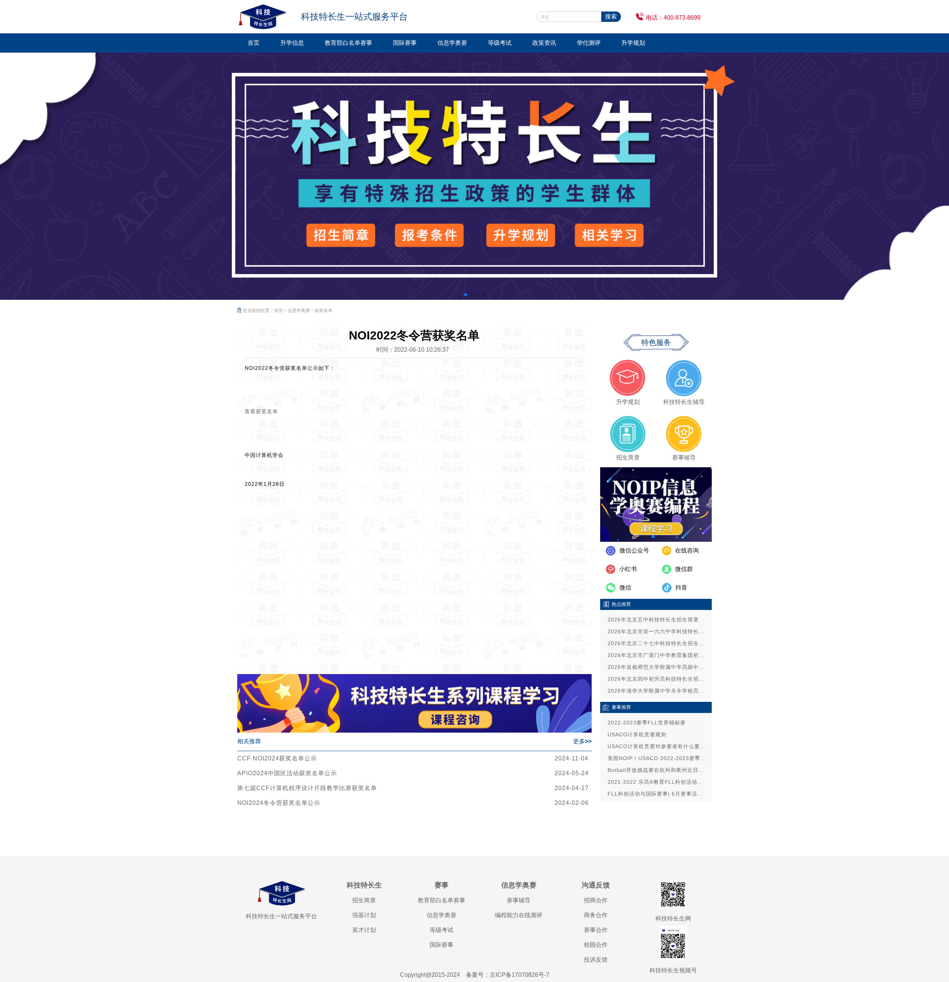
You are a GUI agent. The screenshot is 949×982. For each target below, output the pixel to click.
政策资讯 (544, 43)
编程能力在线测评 (518, 915)
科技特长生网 (673, 918)
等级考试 (500, 43)
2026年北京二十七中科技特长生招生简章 (658, 643)
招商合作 (596, 900)
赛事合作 (596, 930)
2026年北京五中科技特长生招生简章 (653, 620)
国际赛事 (405, 43)
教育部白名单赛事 (348, 43)
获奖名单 (324, 310)
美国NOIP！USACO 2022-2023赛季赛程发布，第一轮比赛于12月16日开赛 (658, 758)
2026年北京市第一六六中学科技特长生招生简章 (658, 631)
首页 (253, 43)
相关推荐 (249, 741)
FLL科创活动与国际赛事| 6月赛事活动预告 (658, 794)
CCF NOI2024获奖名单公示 (277, 758)
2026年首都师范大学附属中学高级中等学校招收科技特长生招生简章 (658, 667)
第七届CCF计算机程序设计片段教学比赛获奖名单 (307, 788)
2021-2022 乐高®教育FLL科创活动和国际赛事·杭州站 (658, 782)
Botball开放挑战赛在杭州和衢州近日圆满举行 (658, 770)
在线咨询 (687, 550)
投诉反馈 (596, 959)
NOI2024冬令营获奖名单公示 (278, 803)
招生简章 (364, 900)
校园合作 (596, 945)
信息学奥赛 (452, 43)
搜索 (611, 16)
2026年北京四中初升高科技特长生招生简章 (658, 679)
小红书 (628, 569)
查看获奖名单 (261, 411)
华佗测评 (589, 43)
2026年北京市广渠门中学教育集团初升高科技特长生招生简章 (658, 655)
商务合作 (596, 915)
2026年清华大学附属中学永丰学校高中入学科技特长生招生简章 (658, 691)
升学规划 (633, 43)
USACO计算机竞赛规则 (637, 734)
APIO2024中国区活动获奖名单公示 (287, 773)
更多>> (582, 741)
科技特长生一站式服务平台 (281, 916)
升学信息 (292, 43)
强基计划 (364, 915)
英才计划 (364, 930)
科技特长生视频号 (673, 970)
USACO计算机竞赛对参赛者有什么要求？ (658, 746)
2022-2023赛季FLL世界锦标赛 (647, 723)
